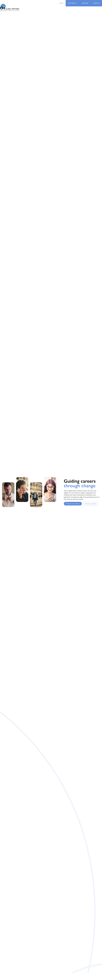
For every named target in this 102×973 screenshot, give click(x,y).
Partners (85, 3)
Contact (96, 3)
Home (61, 3)
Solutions (71, 3)
